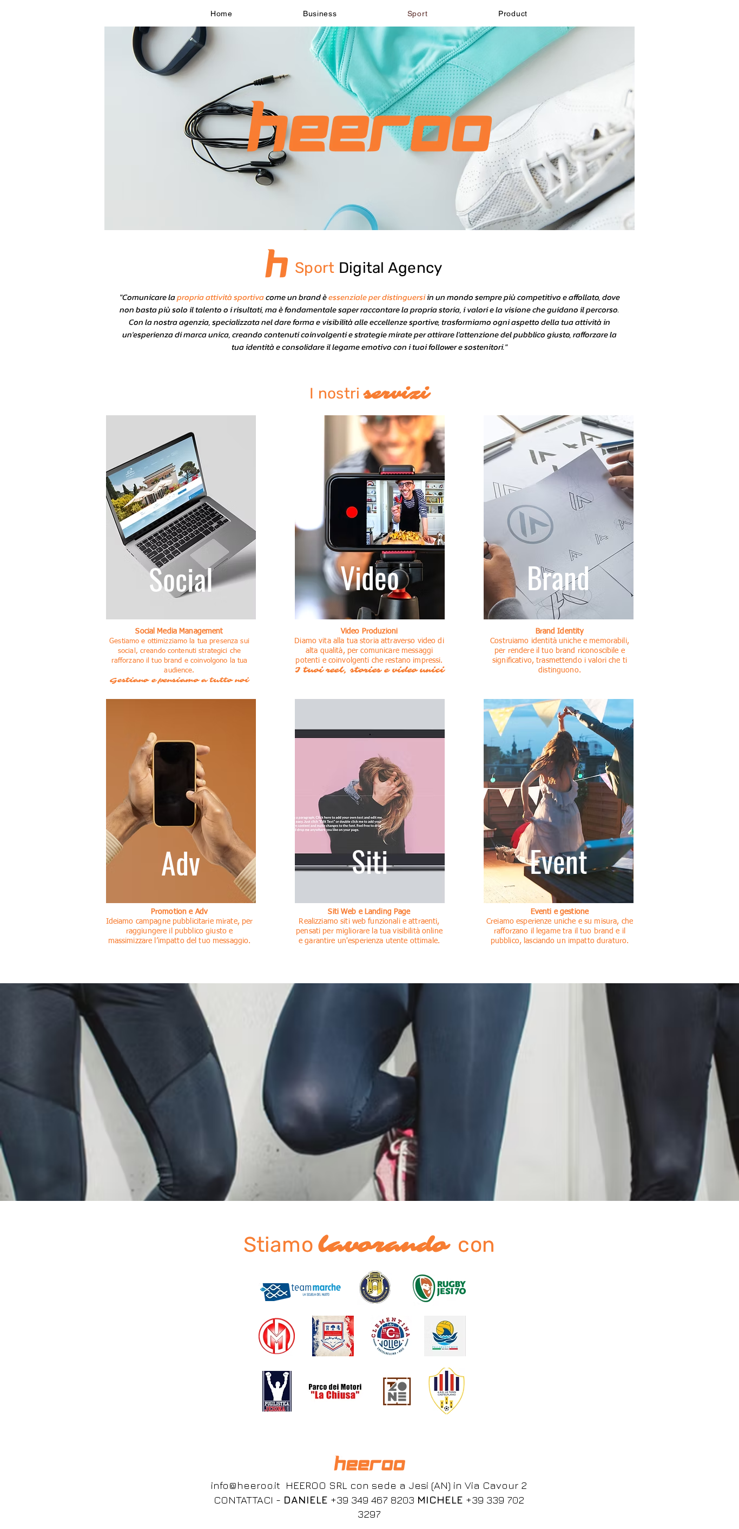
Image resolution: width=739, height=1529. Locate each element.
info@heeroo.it (245, 1485)
